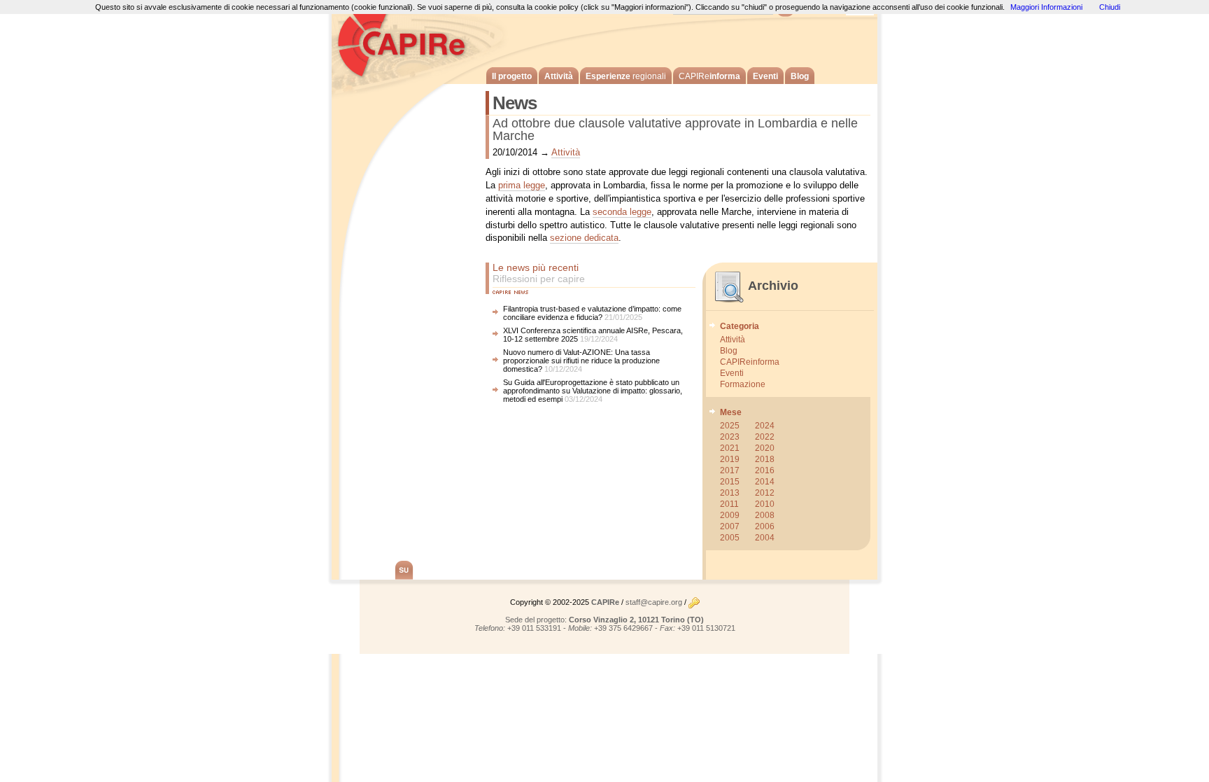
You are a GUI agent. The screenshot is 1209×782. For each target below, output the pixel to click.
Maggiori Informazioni (1046, 7)
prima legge (521, 185)
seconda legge (622, 212)
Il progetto (512, 76)
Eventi (765, 76)
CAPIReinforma (749, 362)
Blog (800, 76)
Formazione (742, 384)
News (515, 103)
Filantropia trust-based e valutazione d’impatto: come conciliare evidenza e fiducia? (592, 313)
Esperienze (626, 76)
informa (709, 76)
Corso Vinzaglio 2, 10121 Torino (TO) (636, 619)
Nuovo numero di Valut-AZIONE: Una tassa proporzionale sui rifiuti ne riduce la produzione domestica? (581, 360)
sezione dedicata (584, 237)
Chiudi (1109, 7)
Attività (558, 76)
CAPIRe (409, 42)
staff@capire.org (653, 602)
